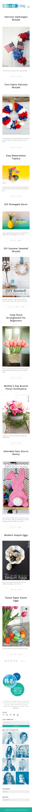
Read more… (16, 708)
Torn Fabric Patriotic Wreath (16, 86)
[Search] (24, 7)
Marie (23, 306)
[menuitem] (24, 7)
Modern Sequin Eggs (16, 535)
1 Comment (16, 306)
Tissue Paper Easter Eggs (16, 599)
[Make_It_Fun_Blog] (14, 7)
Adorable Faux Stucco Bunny (16, 453)
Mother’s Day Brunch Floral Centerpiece (16, 387)
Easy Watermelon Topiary (16, 157)
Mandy (19, 147)
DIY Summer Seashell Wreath (16, 250)
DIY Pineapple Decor (16, 204)
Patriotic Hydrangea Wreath (16, 18)
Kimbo (20, 240)
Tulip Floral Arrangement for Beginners (16, 317)
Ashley (19, 76)
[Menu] (28, 7)
